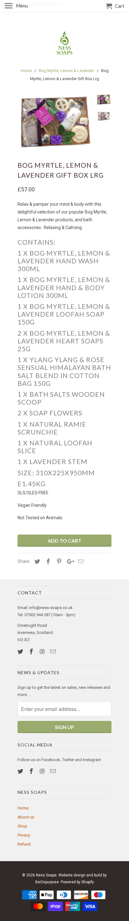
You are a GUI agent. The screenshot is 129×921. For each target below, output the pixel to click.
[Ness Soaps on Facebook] (31, 651)
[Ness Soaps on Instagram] (42, 651)
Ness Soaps (46, 875)
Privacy (24, 835)
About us (26, 817)
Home (23, 808)
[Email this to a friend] (80, 561)
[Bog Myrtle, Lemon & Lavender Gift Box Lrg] (55, 121)
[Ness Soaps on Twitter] (21, 651)
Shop (22, 826)
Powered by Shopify (77, 882)
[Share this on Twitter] (36, 561)
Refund (24, 844)
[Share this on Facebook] (47, 561)
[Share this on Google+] (69, 561)
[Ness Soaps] (64, 43)
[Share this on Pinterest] (58, 561)
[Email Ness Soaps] (53, 651)
